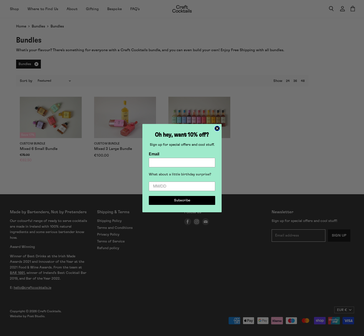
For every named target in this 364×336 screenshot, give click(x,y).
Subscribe (182, 200)
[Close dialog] (217, 128)
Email (154, 154)
